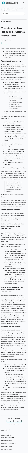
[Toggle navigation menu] (24, 3)
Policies (8, 9)
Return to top (4, 430)
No (18, 421)
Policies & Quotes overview (8, 437)
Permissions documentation (8, 443)
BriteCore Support (5, 8)
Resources (13, 8)
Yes (10, 421)
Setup (18, 8)
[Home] (9, 2)
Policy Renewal (14, 9)
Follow (4, 42)
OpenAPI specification (6, 440)
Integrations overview (6, 446)
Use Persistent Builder (6, 449)
